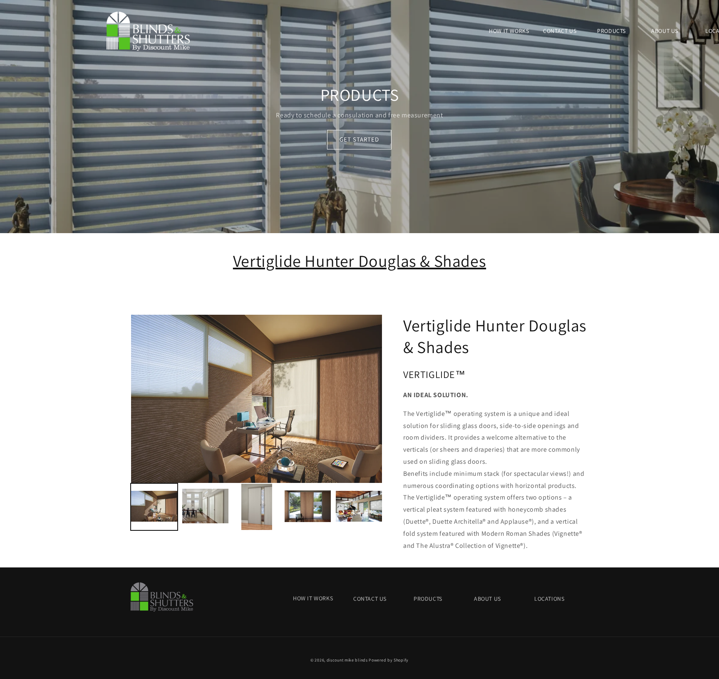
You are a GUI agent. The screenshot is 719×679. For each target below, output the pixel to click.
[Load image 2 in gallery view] (205, 506)
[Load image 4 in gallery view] (307, 506)
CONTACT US (370, 598)
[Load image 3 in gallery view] (256, 506)
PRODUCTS (428, 598)
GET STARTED (359, 139)
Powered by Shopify (389, 660)
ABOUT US (487, 598)
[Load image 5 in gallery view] (358, 506)
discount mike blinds (347, 660)
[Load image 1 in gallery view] (154, 506)
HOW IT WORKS (313, 598)
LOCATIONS (549, 598)
